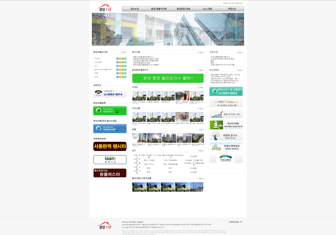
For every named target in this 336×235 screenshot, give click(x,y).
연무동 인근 (165, 98)
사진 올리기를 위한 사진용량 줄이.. (146, 61)
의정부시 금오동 (153, 98)
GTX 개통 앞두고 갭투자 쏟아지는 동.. (225, 81)
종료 (212, 61)
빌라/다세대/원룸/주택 (103, 69)
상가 (96, 66)
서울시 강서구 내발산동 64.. (196, 99)
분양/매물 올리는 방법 (141, 63)
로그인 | (232, 3)
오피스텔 (98, 62)
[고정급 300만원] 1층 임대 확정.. (223, 59)
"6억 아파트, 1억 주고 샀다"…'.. (222, 77)
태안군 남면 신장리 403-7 (198, 141)
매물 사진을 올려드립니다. (143, 57)
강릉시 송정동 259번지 (169, 141)
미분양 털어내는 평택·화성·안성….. (224, 82)
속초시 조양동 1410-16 (184, 141)
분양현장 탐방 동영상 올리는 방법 (146, 59)
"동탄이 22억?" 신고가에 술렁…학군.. (225, 79)
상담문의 (140, 222)
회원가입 (239, 3)
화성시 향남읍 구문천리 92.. (138, 141)
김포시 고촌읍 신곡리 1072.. (181, 99)
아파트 (97, 58)
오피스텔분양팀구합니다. (220, 57)
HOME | (226, 3)
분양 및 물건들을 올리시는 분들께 (146, 65)
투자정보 (133, 222)
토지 (96, 77)
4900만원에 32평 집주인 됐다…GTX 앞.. (226, 75)
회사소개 (125, 222)
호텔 (96, 73)
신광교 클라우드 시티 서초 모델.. (223, 65)
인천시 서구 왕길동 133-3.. (138, 99)
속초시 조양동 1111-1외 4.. (154, 141)
